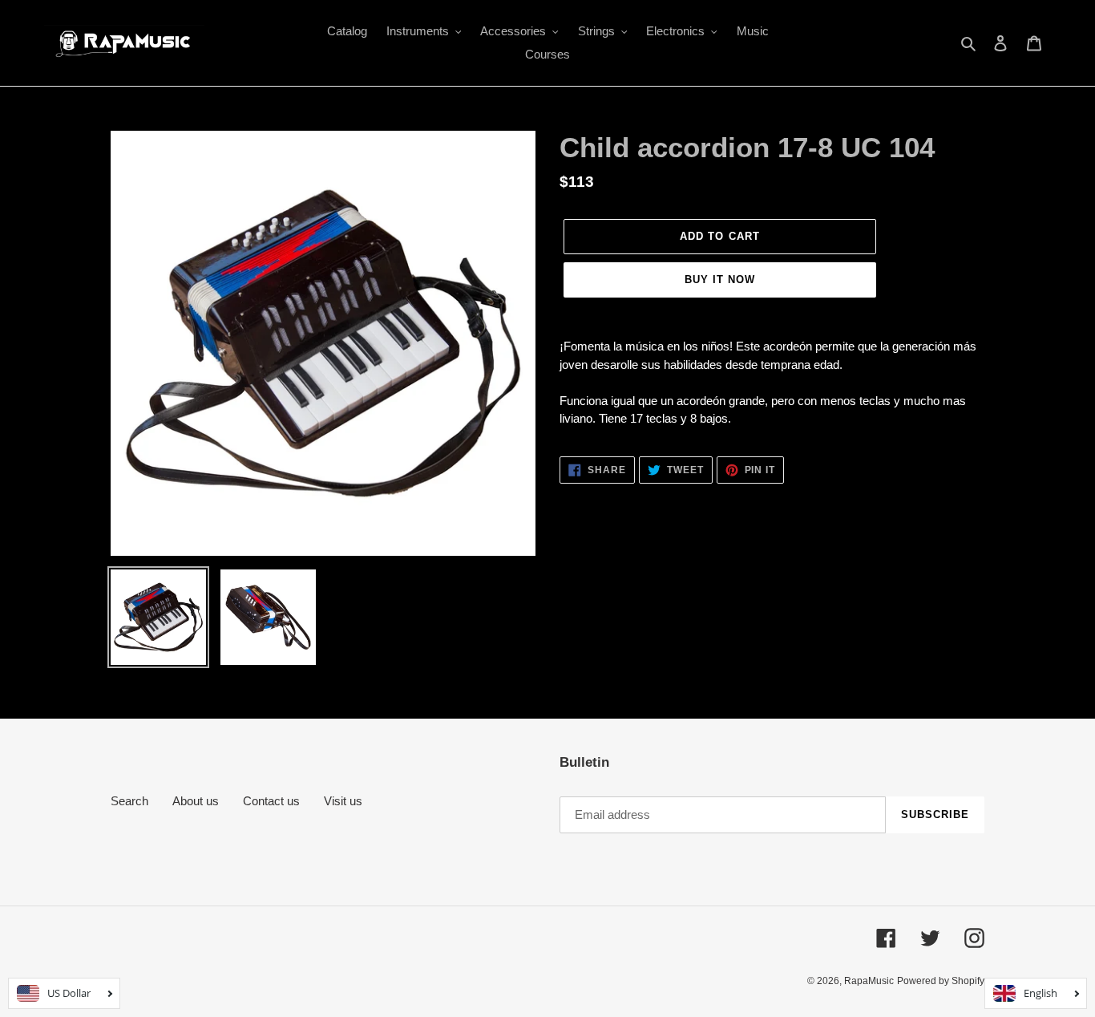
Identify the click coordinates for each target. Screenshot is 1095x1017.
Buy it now (720, 279)
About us (195, 801)
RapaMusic (869, 981)
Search (129, 801)
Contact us (271, 801)
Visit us (343, 801)
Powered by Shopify (940, 981)
